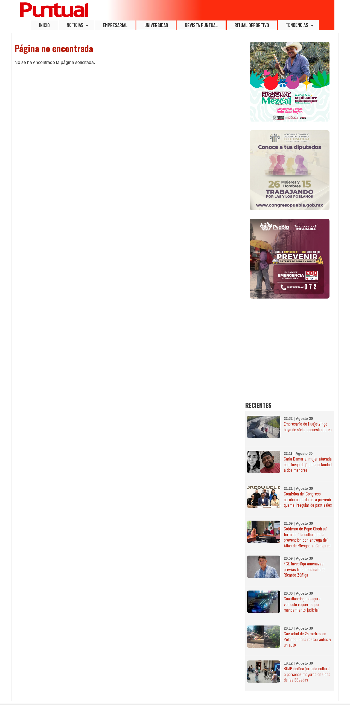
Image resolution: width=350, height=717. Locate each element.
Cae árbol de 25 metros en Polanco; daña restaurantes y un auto (307, 639)
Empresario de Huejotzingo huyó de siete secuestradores (308, 426)
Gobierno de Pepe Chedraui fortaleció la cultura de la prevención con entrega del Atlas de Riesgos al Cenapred (307, 537)
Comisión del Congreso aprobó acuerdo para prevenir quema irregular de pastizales (308, 499)
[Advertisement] (289, 346)
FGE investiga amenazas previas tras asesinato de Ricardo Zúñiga (304, 569)
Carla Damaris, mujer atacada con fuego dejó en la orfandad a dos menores (308, 464)
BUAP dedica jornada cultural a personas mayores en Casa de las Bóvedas (307, 674)
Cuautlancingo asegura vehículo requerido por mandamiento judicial (302, 604)
